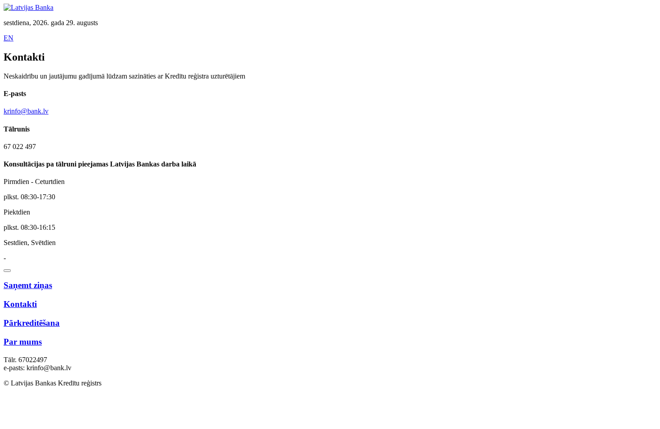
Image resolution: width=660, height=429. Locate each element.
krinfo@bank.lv (26, 111)
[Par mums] (7, 270)
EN (8, 38)
